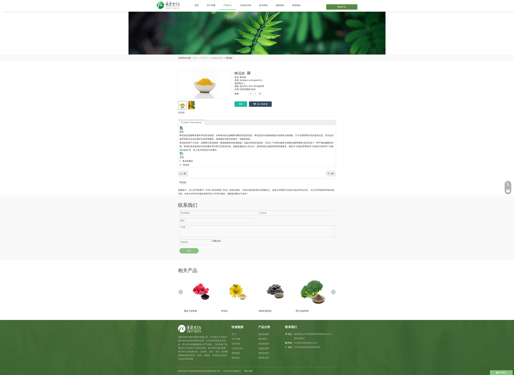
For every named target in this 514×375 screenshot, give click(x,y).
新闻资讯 (236, 353)
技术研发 (236, 343)
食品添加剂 (263, 334)
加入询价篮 (262, 104)
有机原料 (262, 338)
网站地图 (248, 371)
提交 (189, 250)
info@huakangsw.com (305, 342)
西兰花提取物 (264, 310)
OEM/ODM (237, 348)
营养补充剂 (263, 357)
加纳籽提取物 (227, 310)
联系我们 (236, 357)
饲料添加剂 (263, 353)
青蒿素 (299, 310)
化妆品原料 (263, 348)
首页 (234, 334)
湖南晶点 (236, 371)
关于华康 (236, 338)
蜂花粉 (183, 182)
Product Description (191, 122)
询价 (241, 104)
